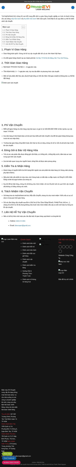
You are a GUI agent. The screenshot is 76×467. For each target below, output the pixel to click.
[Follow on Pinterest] (70, 246)
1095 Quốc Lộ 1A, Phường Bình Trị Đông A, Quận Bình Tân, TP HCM (9, 429)
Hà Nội (38, 58)
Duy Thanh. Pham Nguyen (58, 464)
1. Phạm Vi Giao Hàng (11, 30)
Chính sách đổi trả (28, 247)
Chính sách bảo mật (29, 243)
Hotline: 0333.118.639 (11, 462)
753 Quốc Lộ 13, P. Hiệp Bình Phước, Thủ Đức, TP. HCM (8, 438)
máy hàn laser (16, 18)
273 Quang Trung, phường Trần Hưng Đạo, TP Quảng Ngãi (8, 446)
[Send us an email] (63, 246)
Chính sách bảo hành (29, 250)
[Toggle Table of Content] (22, 27)
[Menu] (3, 7)
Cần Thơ (57, 58)
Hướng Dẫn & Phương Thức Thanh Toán (27, 273)
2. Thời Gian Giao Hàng (11, 32)
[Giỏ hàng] (72, 7)
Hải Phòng (64, 58)
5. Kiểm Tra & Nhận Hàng (12, 39)
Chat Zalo (7, 454)
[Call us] (67, 246)
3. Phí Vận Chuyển (10, 34)
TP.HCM (44, 58)
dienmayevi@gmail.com (22, 225)
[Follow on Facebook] (60, 246)
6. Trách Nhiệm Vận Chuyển (13, 42)
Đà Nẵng (50, 58)
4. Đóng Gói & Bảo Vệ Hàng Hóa (14, 37)
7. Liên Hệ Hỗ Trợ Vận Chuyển (13, 44)
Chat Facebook (9, 458)
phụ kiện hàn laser (29, 18)
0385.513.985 (20, 221)
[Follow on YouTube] (60, 251)
